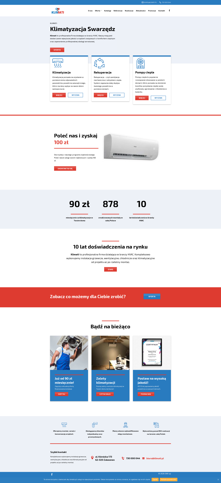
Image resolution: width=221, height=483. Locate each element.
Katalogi (107, 11)
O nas (90, 11)
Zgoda (155, 479)
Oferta (97, 11)
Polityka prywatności (168, 479)
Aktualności (141, 11)
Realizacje (129, 11)
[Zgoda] (218, 479)
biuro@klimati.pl (155, 458)
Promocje (152, 11)
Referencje (118, 11)
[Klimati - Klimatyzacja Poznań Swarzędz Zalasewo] (57, 10)
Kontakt (161, 11)
